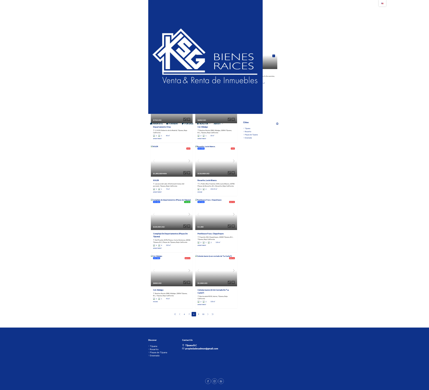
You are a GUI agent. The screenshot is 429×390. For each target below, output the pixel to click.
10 (203, 314)
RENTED (232, 202)
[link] (172, 161)
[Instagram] (214, 381)
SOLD (188, 148)
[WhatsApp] (221, 381)
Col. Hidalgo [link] (158, 290)
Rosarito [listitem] (154, 349)
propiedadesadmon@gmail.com (201, 348)
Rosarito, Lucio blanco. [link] (207, 180)
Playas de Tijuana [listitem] (251, 135)
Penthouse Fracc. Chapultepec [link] (211, 234)
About (217, 123)
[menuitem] (277, 123)
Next (273, 56)
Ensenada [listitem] (248, 138)
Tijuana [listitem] (153, 346)
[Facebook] (208, 381)
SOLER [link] (156, 180)
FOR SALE (187, 202)
